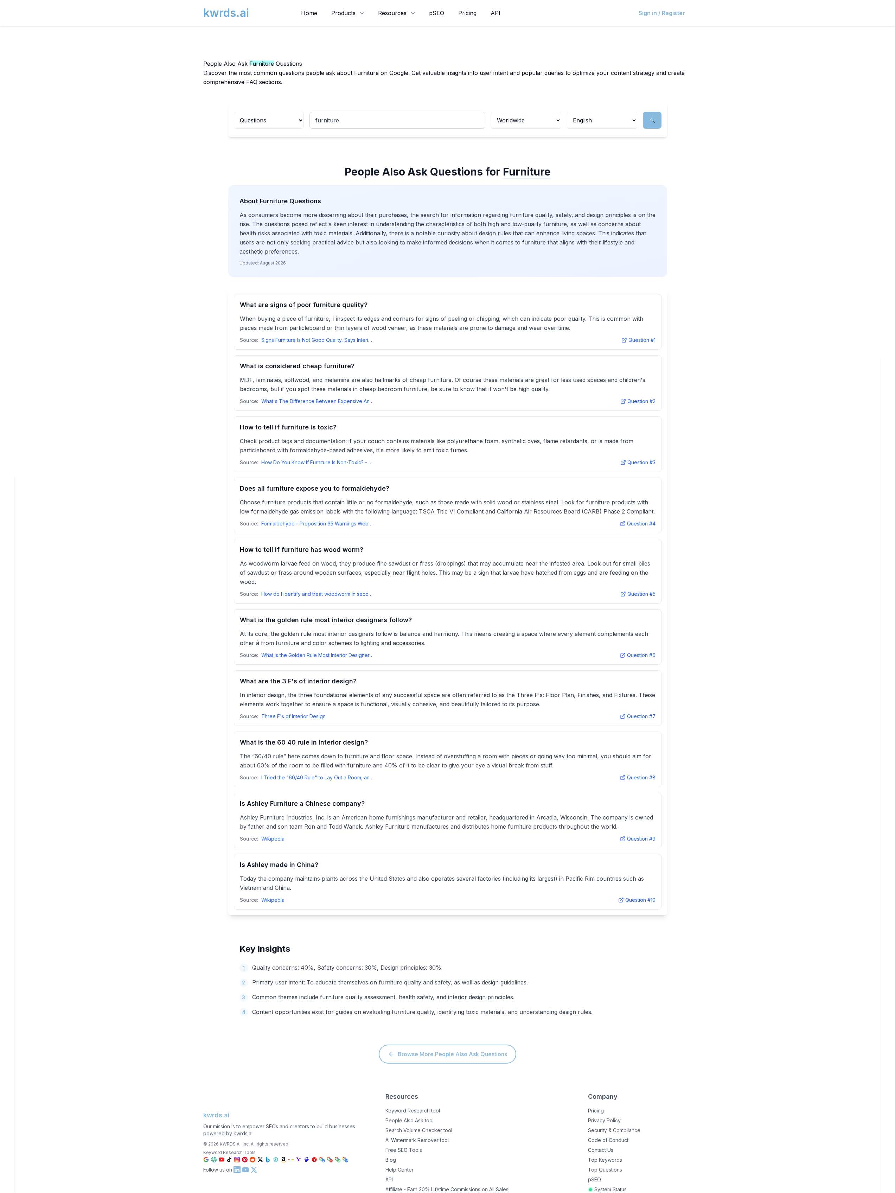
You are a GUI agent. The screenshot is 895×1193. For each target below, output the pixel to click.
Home (309, 13)
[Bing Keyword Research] (268, 1159)
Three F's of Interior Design (293, 716)
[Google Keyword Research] (206, 1159)
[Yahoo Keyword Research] (299, 1159)
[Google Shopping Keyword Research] (322, 1159)
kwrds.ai (216, 1115)
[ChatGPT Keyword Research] (214, 1159)
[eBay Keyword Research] (291, 1160)
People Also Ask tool (409, 1120)
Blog (390, 1160)
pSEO (436, 13)
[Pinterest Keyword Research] (245, 1159)
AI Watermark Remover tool (417, 1140)
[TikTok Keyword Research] (229, 1159)
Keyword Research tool (412, 1111)
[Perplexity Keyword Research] (276, 1159)
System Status (610, 1189)
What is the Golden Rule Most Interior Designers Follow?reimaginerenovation (317, 655)
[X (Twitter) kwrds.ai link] (253, 1169)
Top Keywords (605, 1160)
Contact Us (600, 1150)
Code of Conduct (608, 1140)
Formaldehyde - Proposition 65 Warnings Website (317, 524)
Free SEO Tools (403, 1150)
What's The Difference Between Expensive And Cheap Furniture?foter (317, 401)
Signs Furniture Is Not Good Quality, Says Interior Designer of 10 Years (317, 340)
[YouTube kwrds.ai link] (245, 1169)
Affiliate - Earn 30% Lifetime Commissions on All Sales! (447, 1189)
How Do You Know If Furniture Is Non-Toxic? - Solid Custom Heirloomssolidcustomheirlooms (317, 462)
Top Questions (605, 1170)
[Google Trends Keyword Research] (345, 1159)
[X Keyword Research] (260, 1159)
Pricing (467, 13)
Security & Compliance (614, 1130)
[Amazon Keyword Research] (283, 1159)
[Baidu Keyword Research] (306, 1159)
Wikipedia (273, 839)
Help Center (399, 1170)
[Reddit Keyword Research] (252, 1159)
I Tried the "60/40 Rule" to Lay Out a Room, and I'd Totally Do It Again (317, 777)
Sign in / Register (662, 13)
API (495, 13)
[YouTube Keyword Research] (221, 1159)
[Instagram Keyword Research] (237, 1159)
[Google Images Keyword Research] (337, 1159)
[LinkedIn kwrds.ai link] (237, 1169)
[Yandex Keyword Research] (314, 1159)
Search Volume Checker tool (418, 1130)
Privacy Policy (604, 1120)
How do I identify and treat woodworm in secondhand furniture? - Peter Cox (317, 594)
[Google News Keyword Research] (330, 1159)
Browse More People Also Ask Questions (452, 1054)
